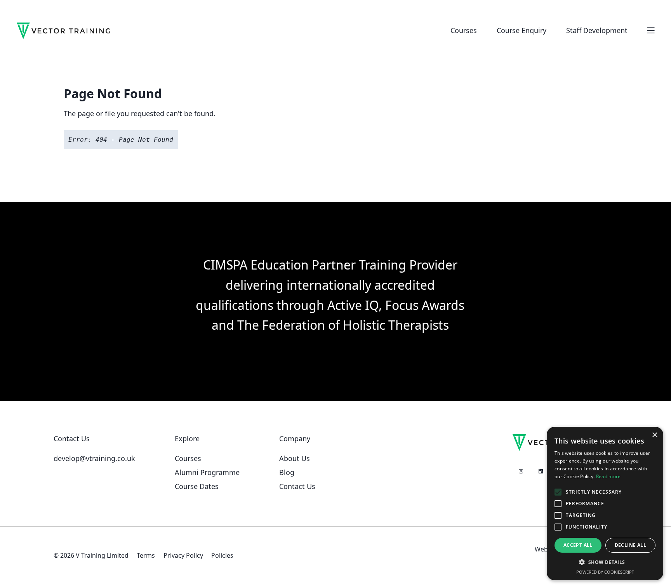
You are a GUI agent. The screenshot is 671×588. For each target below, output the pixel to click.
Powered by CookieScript (605, 572)
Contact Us (297, 486)
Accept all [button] (578, 545)
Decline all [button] (630, 545)
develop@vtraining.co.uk (94, 458)
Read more (608, 476)
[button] (605, 562)
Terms (146, 555)
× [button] (654, 435)
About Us (294, 458)
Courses (188, 458)
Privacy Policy (183, 555)
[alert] (605, 503)
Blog (286, 472)
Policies (222, 555)
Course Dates (197, 486)
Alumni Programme (207, 472)
